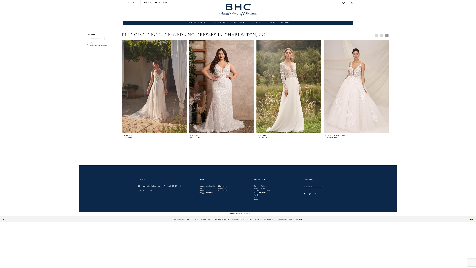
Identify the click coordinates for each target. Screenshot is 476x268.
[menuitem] (129, 2)
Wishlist (257, 195)
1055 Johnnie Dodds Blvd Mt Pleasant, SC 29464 (159, 186)
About (256, 197)
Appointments (260, 193)
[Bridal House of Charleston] (238, 10)
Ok (471, 219)
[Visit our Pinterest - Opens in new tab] (316, 193)
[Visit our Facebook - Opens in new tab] (305, 193)
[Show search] (335, 2)
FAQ (256, 199)
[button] (352, 2)
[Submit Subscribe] (321, 186)
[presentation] (154, 86)
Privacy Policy (260, 186)
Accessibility (259, 188)
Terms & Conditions (262, 190)
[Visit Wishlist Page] (343, 2)
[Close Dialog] (3, 219)
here (300, 219)
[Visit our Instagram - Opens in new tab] (310, 193)
